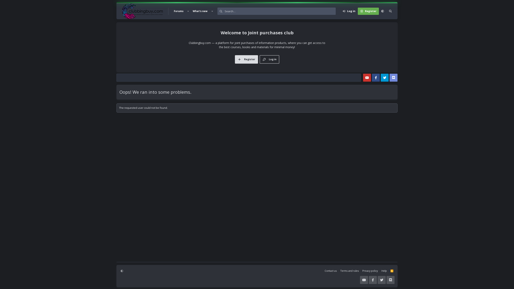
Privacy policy (370, 271)
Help (384, 271)
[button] (188, 11)
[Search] (390, 11)
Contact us (331, 271)
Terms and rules (349, 271)
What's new (200, 11)
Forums (179, 11)
